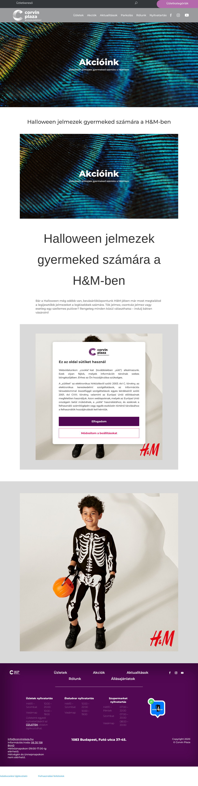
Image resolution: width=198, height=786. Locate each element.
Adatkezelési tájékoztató (13, 776)
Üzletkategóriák (177, 3)
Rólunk (141, 15)
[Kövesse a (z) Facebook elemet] (169, 672)
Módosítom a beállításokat (99, 433)
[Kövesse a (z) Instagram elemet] (176, 672)
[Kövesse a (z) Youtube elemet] (182, 672)
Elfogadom (99, 421)
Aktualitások (108, 15)
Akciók (92, 15)
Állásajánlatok (123, 679)
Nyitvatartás (158, 15)
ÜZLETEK (32, 724)
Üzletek (78, 15)
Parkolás (127, 15)
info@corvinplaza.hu (21, 739)
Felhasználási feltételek (51, 776)
